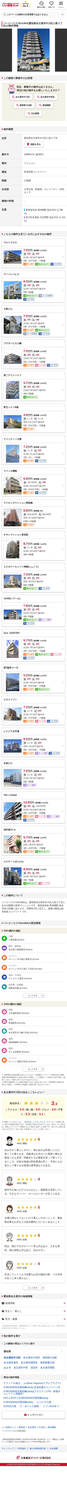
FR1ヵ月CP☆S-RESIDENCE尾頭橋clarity (25, 1398)
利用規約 (22, 1448)
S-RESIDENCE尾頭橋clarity (18, 1402)
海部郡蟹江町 (47, 1362)
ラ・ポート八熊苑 (29, 1406)
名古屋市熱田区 (29, 1362)
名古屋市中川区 (22, 97)
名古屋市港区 (11, 1362)
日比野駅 (35, 113)
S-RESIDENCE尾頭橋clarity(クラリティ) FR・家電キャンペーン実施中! (31, 1392)
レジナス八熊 (44, 1402)
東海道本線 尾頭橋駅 (36, 210)
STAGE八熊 (9, 1406)
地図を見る (35, 144)
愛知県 (7, 1351)
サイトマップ (8, 1448)
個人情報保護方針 (38, 1448)
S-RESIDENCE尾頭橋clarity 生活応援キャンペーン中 (31, 1387)
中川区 (42, 1427)
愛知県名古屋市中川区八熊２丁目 (41, 138)
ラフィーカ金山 (11, 1383)
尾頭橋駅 (46, 105)
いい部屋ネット (9, 1427)
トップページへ (35, 1415)
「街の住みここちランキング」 (35, 1122)
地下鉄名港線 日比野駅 (37, 217)
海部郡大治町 (26, 105)
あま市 (7, 1367)
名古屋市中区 (21, 1367)
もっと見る (32, 1288)
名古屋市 (32, 1427)
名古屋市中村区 (47, 97)
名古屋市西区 (47, 1367)
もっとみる (32, 995)
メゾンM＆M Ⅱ (51, 1406)
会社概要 (54, 1448)
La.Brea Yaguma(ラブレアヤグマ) (42, 1383)
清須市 (34, 1367)
